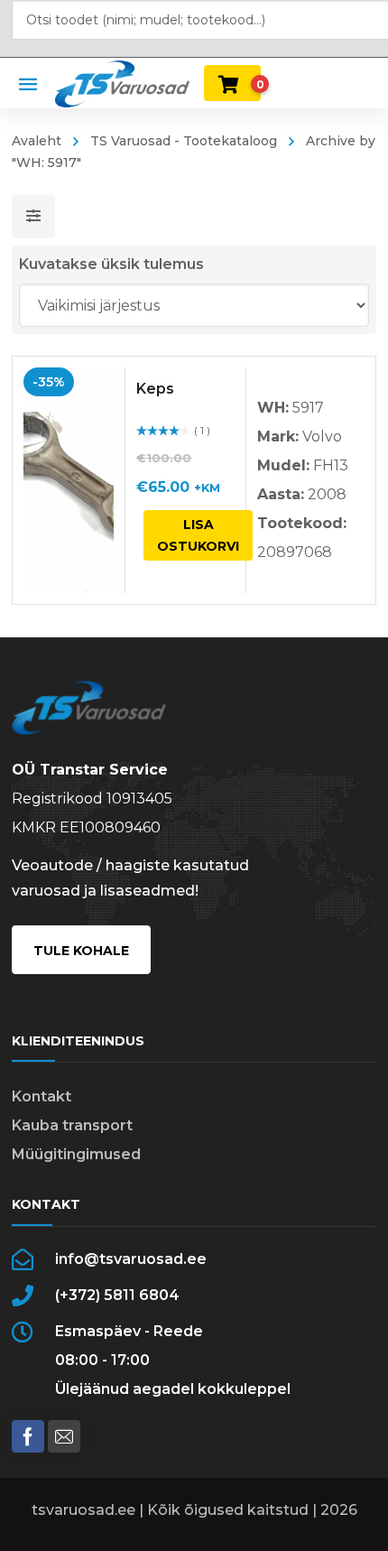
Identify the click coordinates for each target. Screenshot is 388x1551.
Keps (155, 388)
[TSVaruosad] (122, 82)
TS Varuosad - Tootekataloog (183, 141)
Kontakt (41, 1096)
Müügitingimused (76, 1154)
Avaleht (36, 141)
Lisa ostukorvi (198, 535)
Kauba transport (72, 1125)
